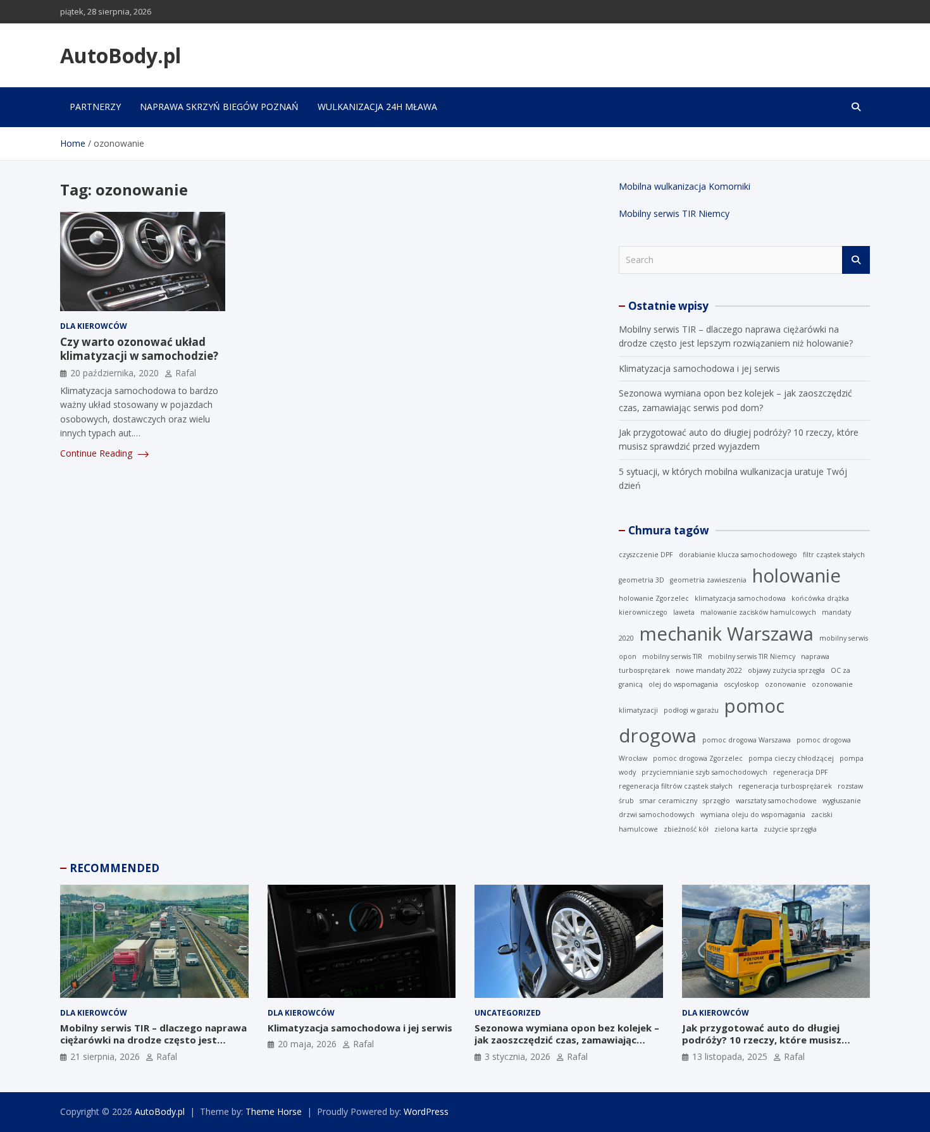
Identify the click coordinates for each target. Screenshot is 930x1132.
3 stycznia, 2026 (517, 1056)
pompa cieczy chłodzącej (791, 758)
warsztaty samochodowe (776, 800)
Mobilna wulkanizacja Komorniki (684, 186)
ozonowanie (785, 684)
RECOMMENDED (114, 868)
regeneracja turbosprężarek (785, 786)
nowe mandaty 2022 (709, 670)
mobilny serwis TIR (672, 656)
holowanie (796, 575)
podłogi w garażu (691, 710)
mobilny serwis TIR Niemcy (751, 656)
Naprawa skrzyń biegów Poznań (219, 107)
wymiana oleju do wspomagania (752, 814)
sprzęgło (716, 800)
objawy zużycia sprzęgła (786, 670)
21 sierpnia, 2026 (105, 1056)
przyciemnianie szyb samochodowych (704, 772)
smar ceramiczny (668, 800)
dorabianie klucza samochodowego (738, 554)
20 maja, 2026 (307, 1044)
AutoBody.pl (120, 55)
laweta (684, 612)
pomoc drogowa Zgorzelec (698, 758)
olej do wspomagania (683, 684)
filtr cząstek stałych (834, 554)
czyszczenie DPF (646, 554)
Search (856, 260)
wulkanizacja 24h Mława (377, 107)
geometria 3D (641, 579)
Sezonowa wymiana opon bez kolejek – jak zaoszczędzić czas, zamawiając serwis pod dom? (566, 1040)
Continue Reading (97, 453)
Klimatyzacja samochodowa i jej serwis (699, 368)
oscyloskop (741, 684)
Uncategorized (507, 1012)
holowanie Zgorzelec (654, 598)
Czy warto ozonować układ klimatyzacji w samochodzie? (139, 349)
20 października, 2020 (114, 373)
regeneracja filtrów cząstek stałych (676, 786)
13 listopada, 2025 (729, 1056)
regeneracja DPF (800, 772)
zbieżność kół (686, 829)
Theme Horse (273, 1111)
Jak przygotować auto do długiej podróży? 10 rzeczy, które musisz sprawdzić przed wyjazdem (761, 1040)
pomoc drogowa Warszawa (746, 739)
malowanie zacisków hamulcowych (758, 612)
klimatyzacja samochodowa (740, 598)
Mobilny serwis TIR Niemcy (674, 213)
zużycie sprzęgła (790, 829)
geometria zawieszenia (708, 579)
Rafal (185, 373)
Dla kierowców (93, 326)
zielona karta (736, 829)
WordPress (426, 1111)
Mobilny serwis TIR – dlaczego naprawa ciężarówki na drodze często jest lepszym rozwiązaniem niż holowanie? (153, 1040)
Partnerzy (95, 107)
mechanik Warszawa (727, 633)
